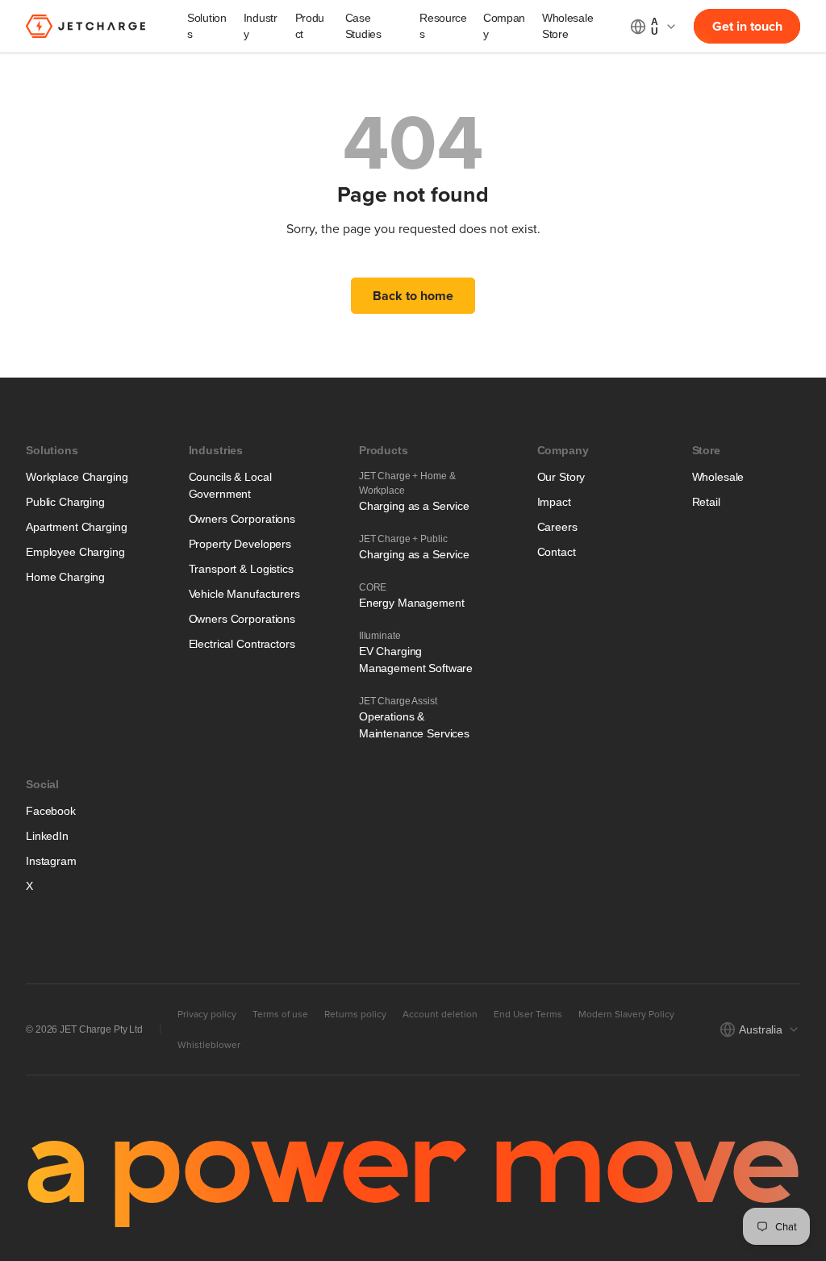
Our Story (561, 476)
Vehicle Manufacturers (244, 593)
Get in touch (747, 26)
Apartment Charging (76, 526)
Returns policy (355, 1014)
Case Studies (363, 25)
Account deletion (440, 1014)
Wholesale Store (567, 25)
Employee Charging (75, 551)
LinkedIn (47, 835)
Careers (557, 526)
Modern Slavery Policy (626, 1014)
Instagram (51, 860)
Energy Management (412, 602)
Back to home (413, 295)
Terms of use (280, 1014)
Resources (443, 25)
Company (504, 25)
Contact (556, 551)
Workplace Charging (76, 476)
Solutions (207, 25)
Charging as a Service (414, 505)
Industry (260, 25)
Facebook (51, 810)
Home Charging (65, 576)
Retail (706, 501)
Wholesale (718, 476)
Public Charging (65, 501)
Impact (554, 501)
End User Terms (528, 1014)
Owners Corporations (242, 518)
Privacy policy (206, 1014)
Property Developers (240, 543)
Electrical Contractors (242, 643)
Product (310, 25)
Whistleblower (208, 1045)
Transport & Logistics (241, 568)
